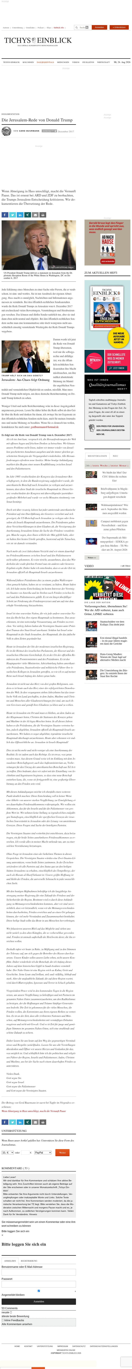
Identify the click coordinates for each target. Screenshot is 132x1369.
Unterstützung (17, 27)
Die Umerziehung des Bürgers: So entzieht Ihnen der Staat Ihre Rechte (114, 673)
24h (87, 465)
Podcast (41, 27)
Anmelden (99, 27)
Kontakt (28, 1346)
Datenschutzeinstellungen (104, 1346)
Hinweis (33, 1214)
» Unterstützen (119, 27)
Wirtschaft (103, 62)
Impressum (62, 1346)
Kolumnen (28, 62)
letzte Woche (100, 465)
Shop (49, 27)
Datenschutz (78, 1346)
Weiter (62, 1152)
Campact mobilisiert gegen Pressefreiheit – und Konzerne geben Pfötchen (114, 525)
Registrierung (29, 1260)
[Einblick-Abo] (107, 314)
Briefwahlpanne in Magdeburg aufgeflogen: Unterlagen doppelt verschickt (114, 492)
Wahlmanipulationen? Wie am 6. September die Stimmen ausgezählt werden (114, 509)
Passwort (7, 1279)
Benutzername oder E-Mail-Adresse (22, 1266)
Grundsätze (30, 27)
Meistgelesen (97, 455)
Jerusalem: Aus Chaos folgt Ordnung (26, 380)
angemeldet (22, 1222)
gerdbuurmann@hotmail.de (45, 427)
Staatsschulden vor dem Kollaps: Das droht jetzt (112, 623)
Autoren (6, 27)
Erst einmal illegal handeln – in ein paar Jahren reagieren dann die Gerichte (113, 641)
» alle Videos (125, 566)
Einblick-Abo (59, 27)
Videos (75, 62)
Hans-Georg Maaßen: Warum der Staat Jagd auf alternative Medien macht (113, 657)
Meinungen (63, 62)
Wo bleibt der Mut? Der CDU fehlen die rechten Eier (114, 476)
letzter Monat (119, 465)
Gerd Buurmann (29, 131)
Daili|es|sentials (45, 62)
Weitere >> (92, 557)
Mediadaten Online (66, 1350)
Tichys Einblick (11, 62)
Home (17, 1346)
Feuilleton (88, 62)
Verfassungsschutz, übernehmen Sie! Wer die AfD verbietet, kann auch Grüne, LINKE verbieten (106, 610)
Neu (115, 455)
